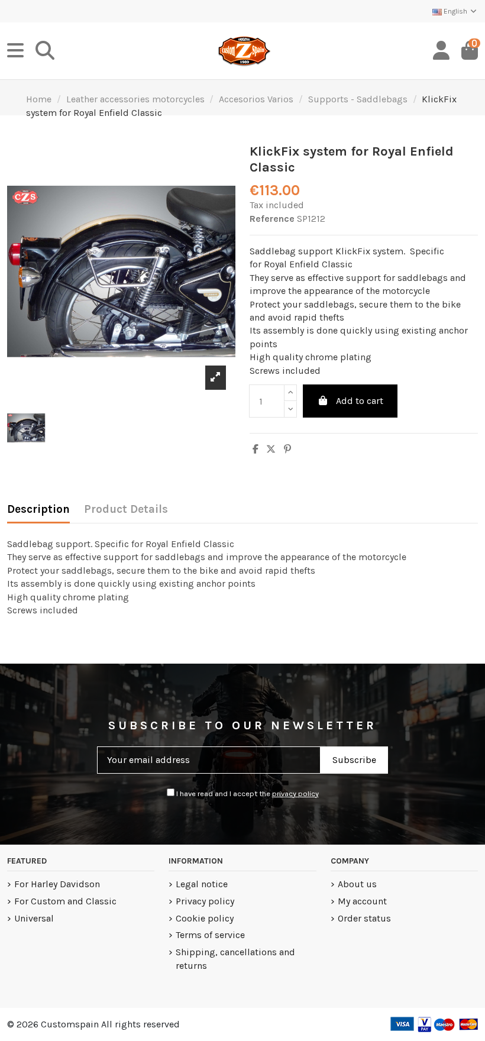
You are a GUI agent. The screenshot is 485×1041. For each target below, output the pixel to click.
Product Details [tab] (126, 509)
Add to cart (359, 400)
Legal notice (202, 884)
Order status (364, 918)
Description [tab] (38, 509)
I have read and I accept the (246, 793)
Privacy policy (205, 901)
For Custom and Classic (65, 901)
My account (362, 901)
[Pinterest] (287, 449)
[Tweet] (271, 449)
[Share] (255, 449)
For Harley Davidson (57, 884)
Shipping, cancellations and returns (235, 958)
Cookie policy (205, 918)
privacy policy (295, 793)
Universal (34, 918)
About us (357, 884)
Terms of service (210, 934)
